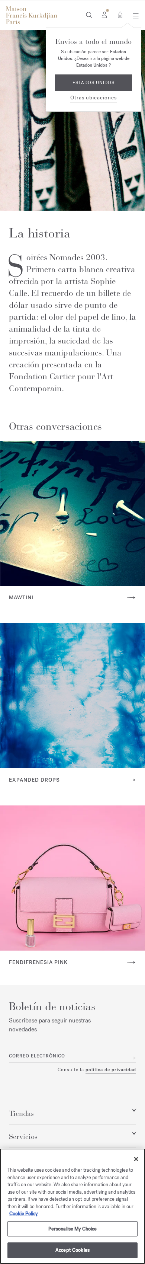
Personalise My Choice (72, 1229)
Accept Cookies (72, 1250)
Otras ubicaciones (93, 97)
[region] (72, 1206)
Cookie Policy (23, 1213)
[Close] (136, 1159)
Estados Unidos (93, 83)
